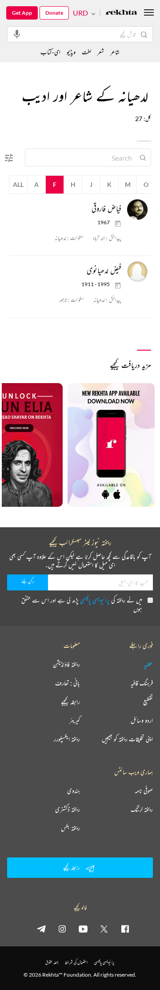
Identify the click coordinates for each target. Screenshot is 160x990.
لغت (86, 52)
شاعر (115, 52)
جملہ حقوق (51, 962)
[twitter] (104, 928)
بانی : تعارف (67, 683)
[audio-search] (17, 34)
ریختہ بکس (70, 828)
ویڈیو (71, 52)
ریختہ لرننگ (142, 809)
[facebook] (125, 928)
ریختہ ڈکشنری (67, 809)
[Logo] (121, 13)
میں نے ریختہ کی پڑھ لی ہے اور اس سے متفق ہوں (81, 604)
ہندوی (73, 790)
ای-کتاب (50, 52)
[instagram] (62, 928)
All (18, 184)
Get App (22, 12)
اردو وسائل (142, 720)
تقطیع (148, 701)
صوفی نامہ (144, 790)
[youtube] (83, 928)
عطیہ (148, 664)
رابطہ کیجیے (70, 701)
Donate (54, 12)
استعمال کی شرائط (76, 962)
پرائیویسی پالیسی (95, 600)
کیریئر (74, 720)
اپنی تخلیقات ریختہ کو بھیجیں (127, 739)
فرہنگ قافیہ (142, 683)
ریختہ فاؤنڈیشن (66, 664)
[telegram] (41, 928)
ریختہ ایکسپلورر (67, 739)
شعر (100, 52)
